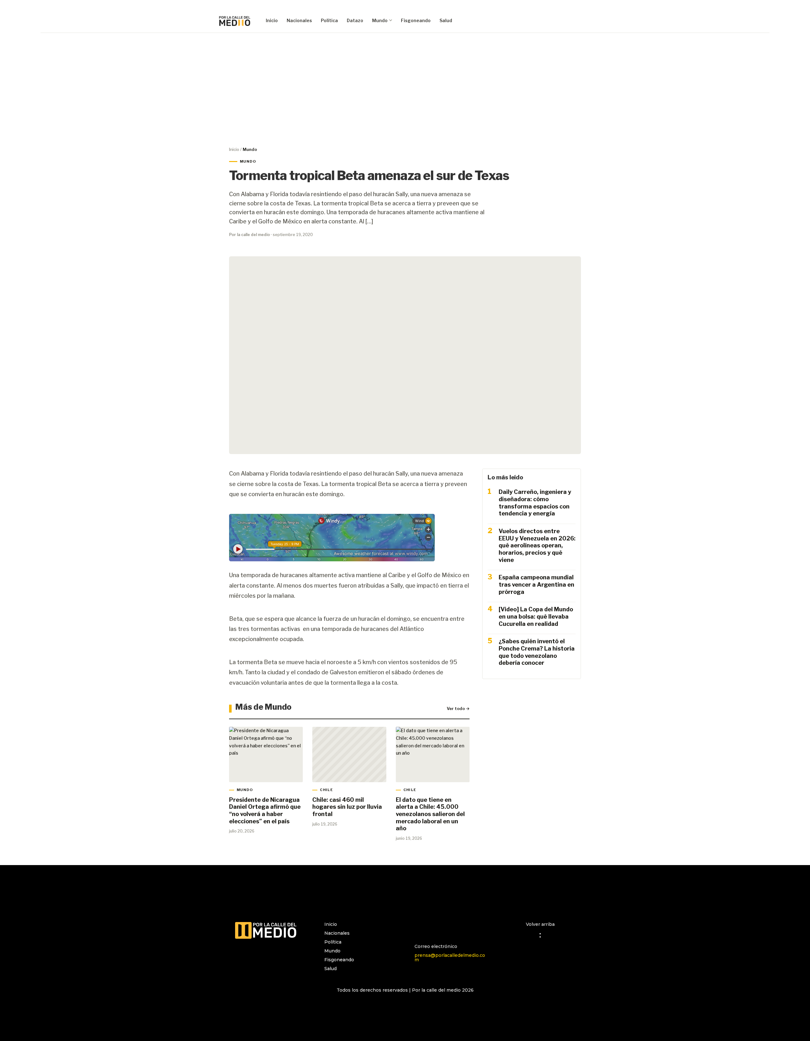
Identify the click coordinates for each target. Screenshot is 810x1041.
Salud (445, 20)
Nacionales (299, 20)
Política (329, 20)
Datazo (355, 20)
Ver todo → (458, 708)
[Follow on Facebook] (432, 927)
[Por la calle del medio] (234, 20)
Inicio (272, 20)
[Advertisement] (405, 89)
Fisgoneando (416, 20)
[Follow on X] (445, 927)
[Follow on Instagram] (419, 927)
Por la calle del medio (249, 234)
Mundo (380, 20)
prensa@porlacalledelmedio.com (449, 957)
